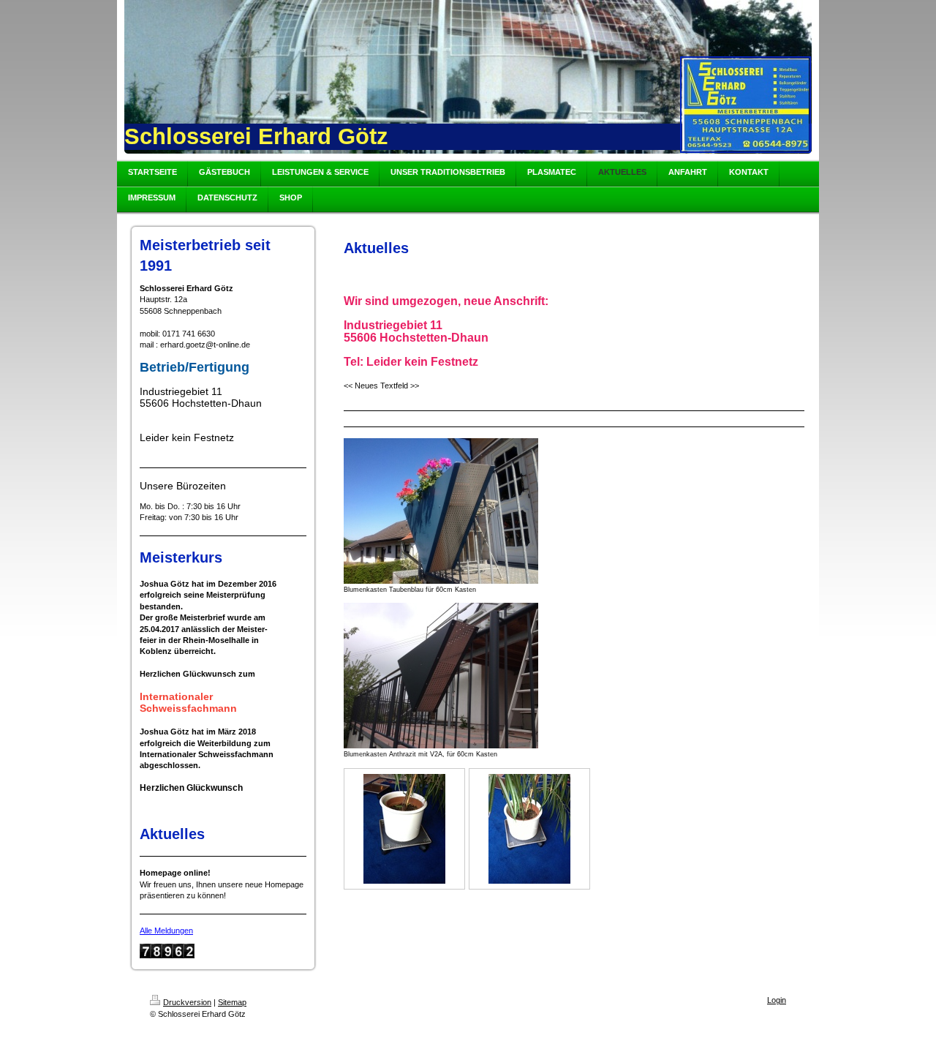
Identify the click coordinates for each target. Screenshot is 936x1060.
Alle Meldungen (166, 930)
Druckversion (187, 1002)
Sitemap (232, 1002)
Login (776, 1000)
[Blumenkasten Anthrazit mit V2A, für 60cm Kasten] (441, 675)
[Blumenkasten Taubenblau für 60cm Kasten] (441, 511)
